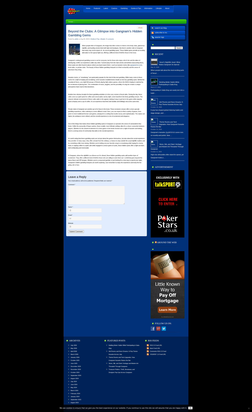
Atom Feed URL (155, 348)
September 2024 (76, 375)
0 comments (110, 39)
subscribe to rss (161, 33)
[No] (248, 408)
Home (88, 8)
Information (148, 8)
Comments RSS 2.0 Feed (158, 351)
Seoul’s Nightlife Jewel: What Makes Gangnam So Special (169, 63)
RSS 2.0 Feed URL (156, 345)
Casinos (114, 8)
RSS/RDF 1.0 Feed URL (158, 354)
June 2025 (74, 363)
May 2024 (74, 387)
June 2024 (74, 384)
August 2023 (75, 402)
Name (70, 207)
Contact (70, 21)
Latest (106, 8)
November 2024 (76, 369)
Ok (190, 408)
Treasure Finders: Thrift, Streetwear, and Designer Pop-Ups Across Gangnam (122, 371)
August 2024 (75, 378)
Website (70, 223)
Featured (97, 8)
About (167, 8)
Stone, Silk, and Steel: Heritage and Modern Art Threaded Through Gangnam (167, 146)
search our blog (161, 28)
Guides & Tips (136, 8)
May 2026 (74, 348)
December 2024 (76, 366)
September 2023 (76, 399)
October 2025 (75, 360)
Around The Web (167, 242)
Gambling (124, 8)
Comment (71, 184)
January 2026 (75, 357)
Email (70, 215)
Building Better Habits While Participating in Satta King (169, 83)
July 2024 (74, 381)
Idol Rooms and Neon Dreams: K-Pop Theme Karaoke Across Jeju (171, 103)
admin (76, 39)
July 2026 (74, 345)
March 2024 (74, 390)
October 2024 (75, 372)
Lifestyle (159, 8)
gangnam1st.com (135, 65)
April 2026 (74, 351)
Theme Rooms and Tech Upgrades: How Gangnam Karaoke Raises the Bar (167, 124)
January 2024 (75, 396)
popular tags (159, 37)
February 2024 (75, 393)
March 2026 (74, 354)
